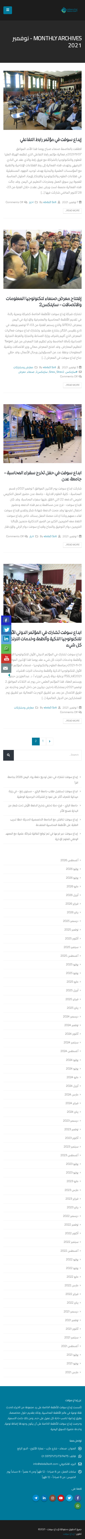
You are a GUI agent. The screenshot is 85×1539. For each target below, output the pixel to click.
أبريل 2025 (72, 991)
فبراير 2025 (72, 999)
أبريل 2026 (72, 895)
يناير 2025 (72, 1008)
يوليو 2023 (72, 1164)
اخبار (31, 202)
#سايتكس (72, 372)
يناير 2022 (72, 1303)
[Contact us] (6, 668)
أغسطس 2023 (69, 1155)
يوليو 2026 (72, 869)
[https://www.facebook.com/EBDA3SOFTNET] (6, 620)
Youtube (61, 1498)
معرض (22, 372)
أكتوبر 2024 (71, 1034)
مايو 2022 (72, 1277)
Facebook (77, 1498)
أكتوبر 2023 (71, 1138)
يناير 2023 (72, 1207)
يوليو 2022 (72, 1259)
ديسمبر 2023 (70, 1121)
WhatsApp (77, 1505)
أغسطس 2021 (69, 1346)
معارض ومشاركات (23, 367)
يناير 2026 (72, 912)
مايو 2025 (72, 982)
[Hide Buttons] (9, 675)
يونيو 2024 (72, 1069)
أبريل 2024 (72, 1086)
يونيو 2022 (72, 1268)
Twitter (69, 1498)
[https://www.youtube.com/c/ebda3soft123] (6, 658)
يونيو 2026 (72, 878)
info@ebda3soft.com (45, 1464)
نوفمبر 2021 (71, 1320)
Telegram (35, 1498)
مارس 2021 (71, 1372)
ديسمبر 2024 (70, 1017)
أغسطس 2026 (69, 860)
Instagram (52, 1498)
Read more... (72, 210)
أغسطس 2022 (69, 1251)
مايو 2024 (72, 1077)
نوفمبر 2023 (71, 1129)
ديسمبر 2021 (71, 1312)
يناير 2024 (72, 1112)
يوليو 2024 (72, 1060)
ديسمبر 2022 (70, 1216)
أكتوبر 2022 (71, 1233)
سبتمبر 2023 (71, 1147)
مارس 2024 (71, 1095)
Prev (49, 742)
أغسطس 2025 (69, 956)
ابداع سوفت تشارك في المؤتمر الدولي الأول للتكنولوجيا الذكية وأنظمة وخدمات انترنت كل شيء (44, 639)
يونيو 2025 (72, 973)
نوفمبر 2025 (71, 930)
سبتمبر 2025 (71, 947)
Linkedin (44, 1498)
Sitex (52, 372)
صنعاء (30, 372)
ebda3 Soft (49, 202)
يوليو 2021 (72, 1355)
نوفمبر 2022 (71, 1225)
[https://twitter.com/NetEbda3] (6, 630)
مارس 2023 (71, 1190)
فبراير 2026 (72, 904)
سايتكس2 (42, 372)
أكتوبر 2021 (72, 1329)
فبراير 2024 (72, 1103)
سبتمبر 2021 (71, 1338)
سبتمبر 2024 (71, 1043)
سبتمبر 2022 (71, 1242)
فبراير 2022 (72, 1294)
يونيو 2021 (72, 1364)
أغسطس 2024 (69, 1051)
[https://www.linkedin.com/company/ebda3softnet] (6, 639)
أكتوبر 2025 (71, 939)
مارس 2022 (71, 1285)
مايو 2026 (72, 886)
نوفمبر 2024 (71, 1025)
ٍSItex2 (60, 372)
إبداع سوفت (69, 1534)
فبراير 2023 (72, 1199)
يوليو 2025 (72, 964)
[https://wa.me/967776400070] (6, 649)
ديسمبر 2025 (70, 921)
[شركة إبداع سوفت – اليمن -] (69, 10)
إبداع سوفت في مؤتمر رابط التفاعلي (51, 140)
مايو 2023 (72, 1181)
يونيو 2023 (72, 1173)
